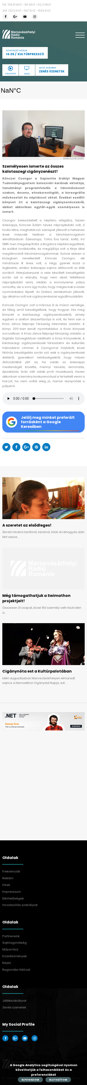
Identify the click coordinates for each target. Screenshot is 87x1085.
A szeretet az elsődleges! (27, 525)
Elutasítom (58, 1080)
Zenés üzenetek (14, 1007)
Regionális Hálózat (16, 970)
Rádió (6, 963)
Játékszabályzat (14, 1001)
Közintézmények (14, 956)
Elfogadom (30, 1080)
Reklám (7, 878)
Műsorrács (10, 949)
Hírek (6, 885)
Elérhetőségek (13, 898)
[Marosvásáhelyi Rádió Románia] (18, 34)
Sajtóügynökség (14, 943)
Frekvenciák (11, 871)
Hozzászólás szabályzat (20, 905)
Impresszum (11, 892)
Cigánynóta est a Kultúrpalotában (37, 671)
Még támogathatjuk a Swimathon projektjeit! (36, 598)
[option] (43, 721)
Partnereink (10, 936)
